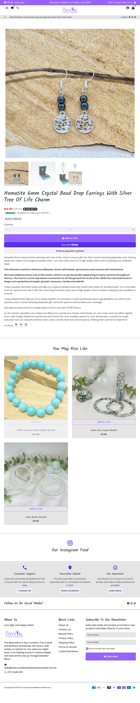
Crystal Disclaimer (68, 651)
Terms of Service (68, 647)
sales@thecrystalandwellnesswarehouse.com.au (30, 666)
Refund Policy (66, 633)
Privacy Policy (66, 638)
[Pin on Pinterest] (135, 17)
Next (132, 93)
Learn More (115, 590)
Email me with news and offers (102, 648)
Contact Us (24, 590)
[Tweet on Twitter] (132, 17)
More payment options (71, 251)
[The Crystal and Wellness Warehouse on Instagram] (8, 2)
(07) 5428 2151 (13, 672)
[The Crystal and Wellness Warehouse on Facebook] (5, 2)
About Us (63, 625)
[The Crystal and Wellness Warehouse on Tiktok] (12, 2)
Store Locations (70, 590)
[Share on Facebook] (129, 17)
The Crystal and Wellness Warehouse (34, 687)
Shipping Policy (67, 642)
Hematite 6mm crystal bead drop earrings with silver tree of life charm (41, 17)
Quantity (8, 224)
